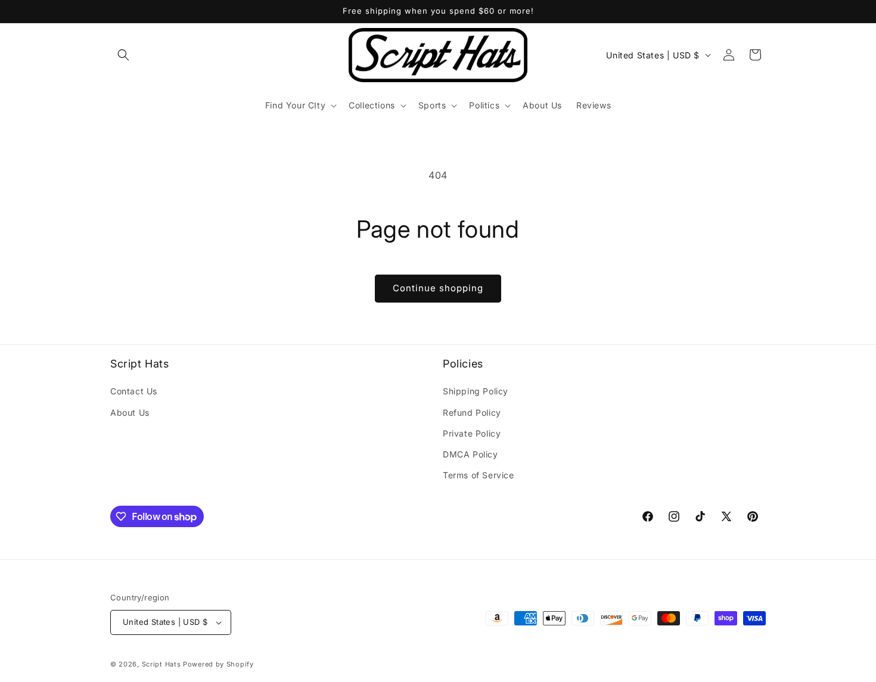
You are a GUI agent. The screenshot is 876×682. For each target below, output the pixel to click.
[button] (123, 55)
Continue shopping (438, 288)
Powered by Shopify (218, 664)
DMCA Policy (470, 454)
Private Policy (472, 433)
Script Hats (161, 664)
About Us (130, 412)
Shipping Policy (475, 391)
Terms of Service (478, 475)
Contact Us (133, 391)
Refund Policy (472, 412)
